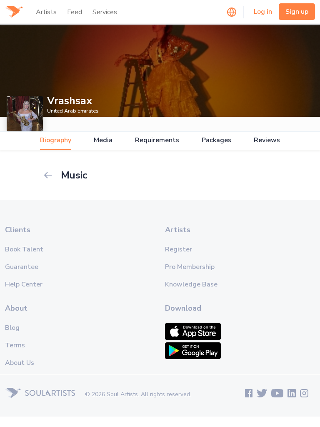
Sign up (296, 11)
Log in (263, 11)
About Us (19, 363)
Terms (15, 345)
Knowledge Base (191, 284)
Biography (55, 140)
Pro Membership (190, 267)
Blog (12, 328)
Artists (46, 12)
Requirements (157, 140)
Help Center (23, 284)
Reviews (267, 140)
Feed (74, 12)
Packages (216, 140)
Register (178, 249)
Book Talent (24, 249)
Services (104, 12)
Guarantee (21, 267)
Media (103, 140)
